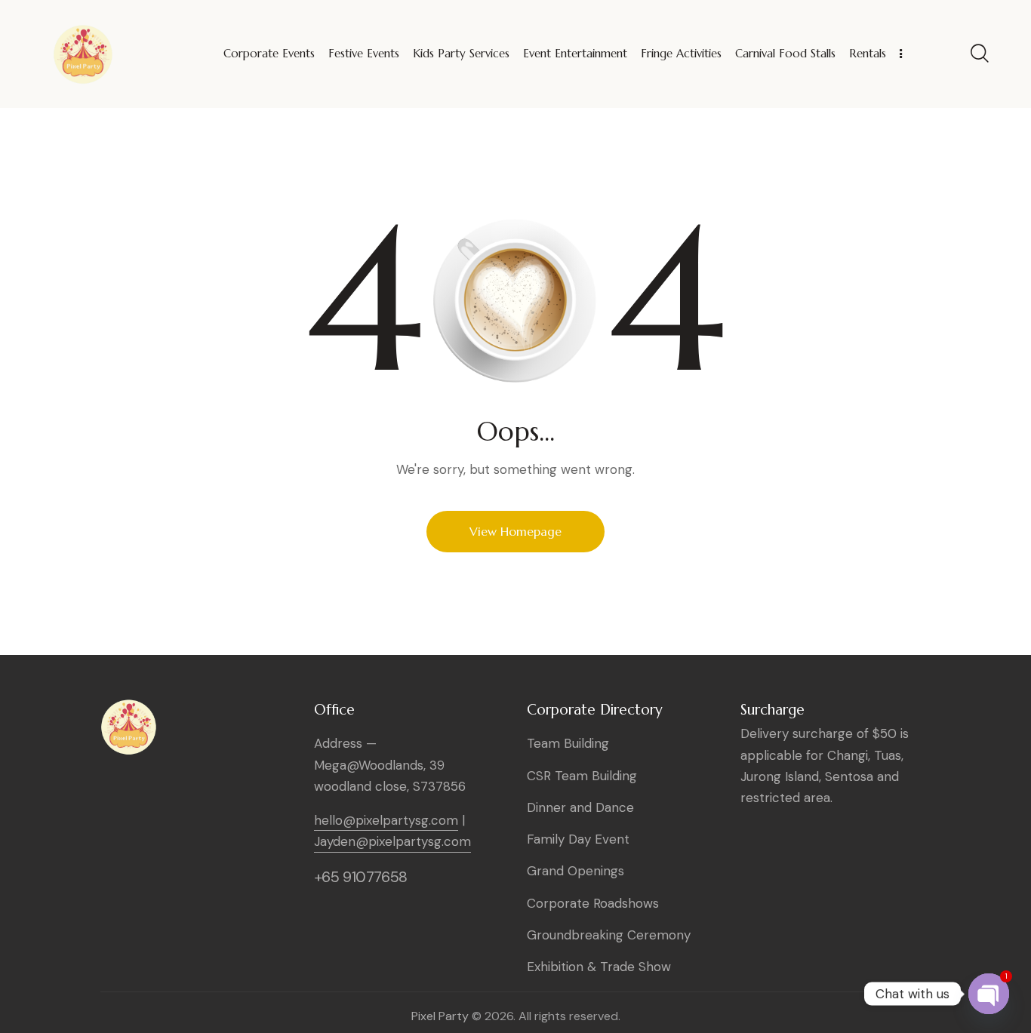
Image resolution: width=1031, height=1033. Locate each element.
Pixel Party (440, 1016)
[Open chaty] (988, 993)
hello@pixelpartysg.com (386, 820)
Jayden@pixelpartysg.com (392, 841)
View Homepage (515, 531)
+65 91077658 (361, 877)
